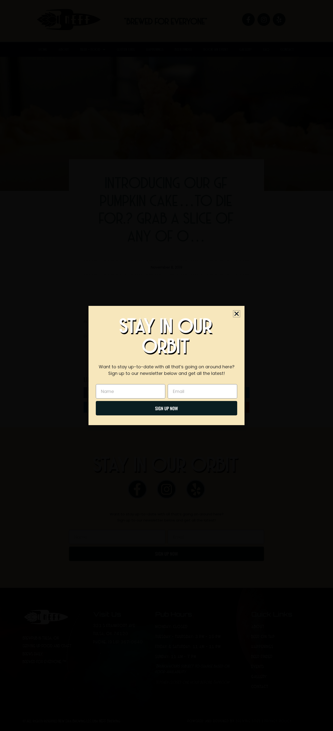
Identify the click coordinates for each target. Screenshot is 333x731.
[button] (237, 314)
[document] (166, 365)
